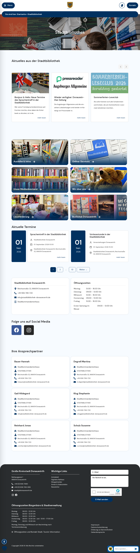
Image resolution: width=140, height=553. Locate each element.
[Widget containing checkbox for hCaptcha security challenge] (106, 492)
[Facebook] (16, 330)
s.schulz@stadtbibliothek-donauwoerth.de (93, 446)
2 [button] (60, 269)
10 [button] (72, 269)
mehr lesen (42, 118)
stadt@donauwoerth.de (23, 490)
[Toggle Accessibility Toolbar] (4, 541)
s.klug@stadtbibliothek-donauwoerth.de (92, 414)
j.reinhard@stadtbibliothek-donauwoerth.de (34, 446)
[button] (120, 66)
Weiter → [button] (83, 269)
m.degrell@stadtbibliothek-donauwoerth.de (93, 382)
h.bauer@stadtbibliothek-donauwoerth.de (33, 382)
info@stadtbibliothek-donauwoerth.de (32, 414)
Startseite (21, 14)
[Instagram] (29, 330)
